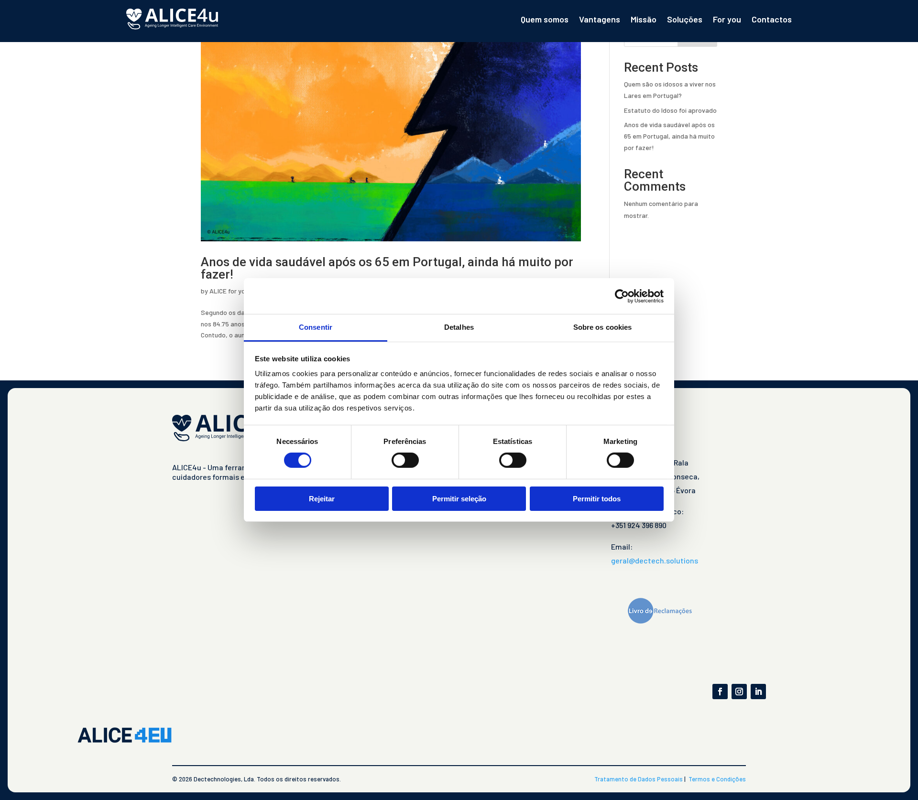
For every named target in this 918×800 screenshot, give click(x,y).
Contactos (772, 19)
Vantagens (599, 19)
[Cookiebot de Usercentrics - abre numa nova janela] (622, 296)
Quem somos (544, 19)
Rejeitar (322, 499)
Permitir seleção (459, 499)
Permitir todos (597, 499)
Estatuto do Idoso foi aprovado (670, 110)
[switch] (405, 460)
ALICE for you (229, 291)
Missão (643, 19)
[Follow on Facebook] (720, 691)
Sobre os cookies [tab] (602, 327)
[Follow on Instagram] (739, 691)
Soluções (684, 19)
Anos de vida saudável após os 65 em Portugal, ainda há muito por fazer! (387, 268)
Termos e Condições (717, 779)
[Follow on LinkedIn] (758, 691)
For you (727, 19)
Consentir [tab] (315, 327)
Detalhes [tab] (459, 327)
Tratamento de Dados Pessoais (638, 779)
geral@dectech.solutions (654, 560)
